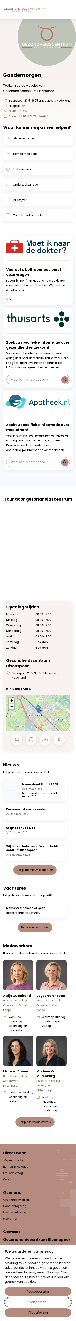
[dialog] (38, 1283)
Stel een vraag (23, 169)
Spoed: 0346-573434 (28, 116)
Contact (9, 1179)
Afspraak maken (24, 138)
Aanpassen (38, 1302)
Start (9, 299)
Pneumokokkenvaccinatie (26, 809)
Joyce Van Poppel (51, 995)
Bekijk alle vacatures (35, 927)
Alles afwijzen (38, 1312)
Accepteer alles (38, 1291)
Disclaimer (10, 1219)
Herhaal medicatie (15, 1167)
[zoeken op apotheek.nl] (65, 462)
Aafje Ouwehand (17, 995)
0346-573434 (18, 111)
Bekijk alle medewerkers (35, 1122)
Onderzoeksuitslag (25, 185)
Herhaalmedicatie (25, 154)
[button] (38, 709)
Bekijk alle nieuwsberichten (35, 870)
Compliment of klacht (28, 215)
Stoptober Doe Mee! (21, 828)
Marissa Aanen (15, 1071)
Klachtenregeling (14, 1206)
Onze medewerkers (16, 1200)
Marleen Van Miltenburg (46, 1073)
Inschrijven (20, 200)
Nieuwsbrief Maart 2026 (40, 784)
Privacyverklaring (14, 1212)
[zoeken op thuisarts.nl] (65, 380)
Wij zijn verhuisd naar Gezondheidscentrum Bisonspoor (33, 848)
